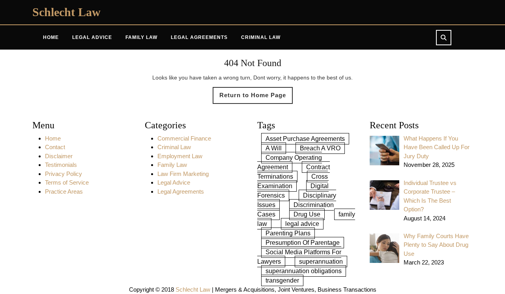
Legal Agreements (199, 37)
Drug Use (307, 214)
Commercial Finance (184, 138)
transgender (282, 280)
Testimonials (61, 164)
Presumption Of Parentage (303, 242)
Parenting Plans (288, 233)
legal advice (302, 223)
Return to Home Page (256, 97)
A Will (274, 148)
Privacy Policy (63, 173)
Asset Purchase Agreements (305, 138)
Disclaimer (59, 156)
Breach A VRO (320, 148)
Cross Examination (292, 181)
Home (51, 37)
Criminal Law (261, 37)
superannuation (321, 261)
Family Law (141, 37)
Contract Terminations (293, 172)
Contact (55, 147)
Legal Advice (92, 37)
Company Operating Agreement (289, 162)
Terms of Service (67, 182)
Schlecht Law (66, 12)
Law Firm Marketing (183, 173)
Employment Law (179, 156)
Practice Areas (64, 191)
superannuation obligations (304, 271)
